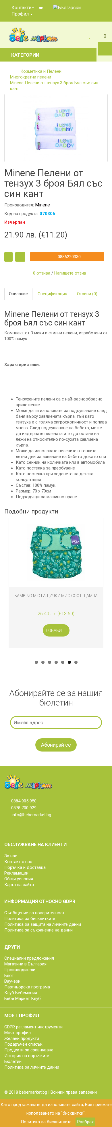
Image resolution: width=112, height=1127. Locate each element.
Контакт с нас (18, 861)
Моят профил (17, 1032)
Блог (8, 975)
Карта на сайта (19, 884)
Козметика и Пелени (40, 71)
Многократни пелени (30, 77)
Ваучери (12, 981)
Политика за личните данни (31, 1067)
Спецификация (52, 293)
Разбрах (85, 1121)
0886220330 (69, 256)
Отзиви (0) (87, 293)
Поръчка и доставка (25, 867)
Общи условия (18, 878)
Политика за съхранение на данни (38, 930)
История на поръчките (26, 1055)
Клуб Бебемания (20, 992)
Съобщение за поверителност (34, 912)
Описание (18, 293)
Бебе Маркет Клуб (22, 998)
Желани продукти (21, 1038)
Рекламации (16, 873)
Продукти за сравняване (28, 1050)
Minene (42, 205)
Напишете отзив (70, 273)
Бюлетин (13, 1061)
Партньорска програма (27, 987)
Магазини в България (25, 964)
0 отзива (41, 273)
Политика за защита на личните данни (42, 924)
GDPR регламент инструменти (33, 1027)
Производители (19, 969)
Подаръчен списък (23, 1044)
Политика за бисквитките (46, 1121)
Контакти (20, 7)
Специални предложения (29, 958)
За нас (10, 855)
